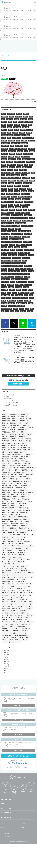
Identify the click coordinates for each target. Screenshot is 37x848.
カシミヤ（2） (5, 597)
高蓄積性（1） (5, 416)
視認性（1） (29, 434)
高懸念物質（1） (15, 416)
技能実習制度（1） (6, 497)
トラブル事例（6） (7, 570)
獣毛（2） (4, 470)
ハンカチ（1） (15, 564)
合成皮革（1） (17, 519)
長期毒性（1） (23, 427)
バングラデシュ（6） (19, 561)
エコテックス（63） (19, 604)
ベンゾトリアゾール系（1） (9, 546)
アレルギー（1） (6, 608)
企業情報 (31, 791)
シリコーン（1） (6, 584)
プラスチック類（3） (23, 550)
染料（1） (26, 483)
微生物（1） (16, 497)
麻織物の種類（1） (14, 414)
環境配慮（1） (25, 465)
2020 (5, 661)
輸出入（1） (5, 434)
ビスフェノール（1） (7, 561)
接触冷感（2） (30, 492)
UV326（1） (29, 615)
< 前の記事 (33, 101)
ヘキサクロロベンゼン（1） (9, 550)
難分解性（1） (13, 423)
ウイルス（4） (19, 606)
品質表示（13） (15, 512)
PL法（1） (22, 622)
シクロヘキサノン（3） (26, 584)
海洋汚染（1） (5, 476)
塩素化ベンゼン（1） (24, 508)
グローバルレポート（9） (26, 593)
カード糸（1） (14, 595)
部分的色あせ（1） (22, 430)
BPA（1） (25, 640)
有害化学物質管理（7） (8, 488)
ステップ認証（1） (19, 577)
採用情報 (23, 791)
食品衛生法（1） (6, 418)
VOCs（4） (13, 615)
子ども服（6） (23, 503)
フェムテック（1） (6, 557)
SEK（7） (12, 619)
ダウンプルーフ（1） (7, 573)
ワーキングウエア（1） (15, 530)
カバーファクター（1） (25, 595)
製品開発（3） (13, 436)
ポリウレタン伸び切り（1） (9, 541)
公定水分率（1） (6, 526)
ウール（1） (29, 604)
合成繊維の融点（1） (7, 519)
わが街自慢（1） (24, 611)
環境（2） (15, 468)
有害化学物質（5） (20, 488)
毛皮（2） (4, 481)
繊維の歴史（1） (15, 445)
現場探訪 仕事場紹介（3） (27, 468)
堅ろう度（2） (18, 510)
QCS (2, 804)
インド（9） (28, 606)
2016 (5, 669)
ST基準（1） (28, 617)
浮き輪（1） (14, 476)
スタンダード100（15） (8, 579)
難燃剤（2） (5, 423)
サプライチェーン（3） (8, 588)
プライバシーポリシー (6, 833)
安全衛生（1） (5, 503)
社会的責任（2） (6, 456)
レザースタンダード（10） (9, 532)
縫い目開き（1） (15, 447)
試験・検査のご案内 (6, 799)
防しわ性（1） (14, 427)
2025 (5, 652)
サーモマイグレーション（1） (9, 586)
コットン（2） (14, 593)
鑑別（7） (31, 427)
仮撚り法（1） (24, 526)
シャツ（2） (15, 584)
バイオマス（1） (6, 564)
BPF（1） (4, 640)
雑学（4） (28, 423)
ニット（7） (5, 568)
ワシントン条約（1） (27, 530)
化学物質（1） (28, 521)
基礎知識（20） (27, 510)
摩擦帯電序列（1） (6, 492)
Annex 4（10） (16, 642)
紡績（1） (22, 452)
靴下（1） (28, 418)
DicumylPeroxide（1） (21, 635)
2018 (5, 665)
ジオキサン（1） (6, 582)
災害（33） (14, 474)
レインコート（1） (22, 532)
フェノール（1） (17, 557)
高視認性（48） (25, 414)
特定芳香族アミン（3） (28, 470)
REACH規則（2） (6, 622)
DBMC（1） (14, 637)
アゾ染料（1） (14, 611)
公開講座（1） (23, 523)
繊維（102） (24, 445)
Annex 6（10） (6, 642)
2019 (5, 663)
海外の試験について (6, 813)
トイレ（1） (17, 570)
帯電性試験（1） (6, 499)
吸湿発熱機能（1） (22, 517)
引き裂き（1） (24, 497)
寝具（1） (12, 501)
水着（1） (28, 479)
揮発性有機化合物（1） (19, 492)
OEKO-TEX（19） (26, 624)
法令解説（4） (13, 479)
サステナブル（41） (21, 588)
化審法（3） (5, 521)
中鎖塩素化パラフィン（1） (26, 528)
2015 (5, 670)
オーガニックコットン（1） (9, 599)
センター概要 (21, 827)
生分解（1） (5, 465)
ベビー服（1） (30, 546)
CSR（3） (21, 637)
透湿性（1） (24, 432)
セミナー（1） (5, 575)
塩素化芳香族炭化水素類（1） (9, 508)
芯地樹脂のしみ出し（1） (17, 439)
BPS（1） (28, 637)
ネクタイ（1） (24, 566)
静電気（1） (15, 421)
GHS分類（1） (14, 633)
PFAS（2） (5, 624)
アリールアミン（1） (17, 608)
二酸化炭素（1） (13, 528)
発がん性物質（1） (26, 456)
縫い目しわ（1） (6, 450)
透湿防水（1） (15, 432)
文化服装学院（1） (6, 490)
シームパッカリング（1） (18, 582)
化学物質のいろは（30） (16, 521)
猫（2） (11, 470)
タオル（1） (31, 573)
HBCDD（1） (5, 633)
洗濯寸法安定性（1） (24, 476)
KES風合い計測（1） (23, 626)
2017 (5, 667)
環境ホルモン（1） (6, 468)
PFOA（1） (30, 622)
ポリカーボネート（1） (19, 539)
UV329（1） (21, 615)
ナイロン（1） (13, 568)
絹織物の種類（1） (28, 450)
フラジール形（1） (21, 552)
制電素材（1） (14, 523)
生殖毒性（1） (24, 461)
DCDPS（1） (5, 637)
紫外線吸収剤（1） (13, 452)
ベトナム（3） (5, 548)
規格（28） (5, 436)
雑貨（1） (21, 423)
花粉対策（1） (5, 439)
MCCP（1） (13, 626)
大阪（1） (22, 505)
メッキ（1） (14, 537)
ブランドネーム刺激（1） (8, 552)
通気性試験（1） (6, 432)
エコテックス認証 (6, 808)
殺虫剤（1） (27, 481)
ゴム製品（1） (5, 590)
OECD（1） (5, 626)
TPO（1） (4, 617)
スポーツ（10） (23, 575)
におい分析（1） (15, 613)
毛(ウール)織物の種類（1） (16, 481)
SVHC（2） (20, 617)
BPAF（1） (18, 640)
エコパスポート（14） (16, 602)
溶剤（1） (20, 474)
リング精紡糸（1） (18, 535)
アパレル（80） (28, 608)
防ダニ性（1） (5, 427)
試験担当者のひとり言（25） (17, 434)
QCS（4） (16, 622)
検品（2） (19, 483)
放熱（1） (15, 490)
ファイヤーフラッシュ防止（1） (10, 559)
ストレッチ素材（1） (7, 577)
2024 (5, 654)
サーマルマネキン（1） (24, 586)
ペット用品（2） (20, 543)
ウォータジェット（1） (8, 606)
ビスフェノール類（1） (25, 559)
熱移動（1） (17, 472)
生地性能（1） (17, 463)
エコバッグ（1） (28, 602)
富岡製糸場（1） (21, 501)
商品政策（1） (5, 512)
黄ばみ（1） (5, 414)
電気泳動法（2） (24, 421)
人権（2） (4, 528)
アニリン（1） (5, 611)
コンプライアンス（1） (25, 590)
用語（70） (14, 459)
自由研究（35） (6, 441)
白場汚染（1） (15, 456)
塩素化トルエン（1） (7, 510)
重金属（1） (5, 430)
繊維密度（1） (5, 445)
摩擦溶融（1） (23, 490)
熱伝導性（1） (5, 474)
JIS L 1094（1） (6, 631)
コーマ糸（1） (14, 590)
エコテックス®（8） (7, 604)
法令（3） (21, 479)
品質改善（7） (5, 514)
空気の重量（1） (6, 454)
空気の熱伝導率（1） (17, 454)
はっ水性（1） (5, 613)
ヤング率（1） (5, 537)
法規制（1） (5, 479)
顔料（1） (22, 418)
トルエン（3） (22, 568)
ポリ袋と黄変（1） (6, 539)
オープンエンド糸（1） (17, 597)
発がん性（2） (5, 459)
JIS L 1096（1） (26, 628)
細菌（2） (4, 452)
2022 (5, 658)
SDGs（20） (20, 619)
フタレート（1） (6, 555)
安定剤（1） (30, 501)
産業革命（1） (22, 459)
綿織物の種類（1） (16, 450)
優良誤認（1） (15, 526)
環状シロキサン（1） (15, 465)
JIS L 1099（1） (16, 628)
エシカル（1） (5, 602)
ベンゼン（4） (21, 546)
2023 (5, 656)
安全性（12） (14, 503)
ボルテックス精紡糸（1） (24, 541)
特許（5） (17, 470)
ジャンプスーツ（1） (21, 579)
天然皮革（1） (14, 505)
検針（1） (12, 483)
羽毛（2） (28, 441)
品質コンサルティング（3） (9, 517)
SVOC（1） (12, 617)
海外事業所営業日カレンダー (14, 792)
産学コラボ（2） (6, 461)
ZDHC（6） (5, 615)
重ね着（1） (13, 430)
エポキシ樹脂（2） (22, 599)
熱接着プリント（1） (27, 472)
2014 (5, 672)
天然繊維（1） (5, 505)
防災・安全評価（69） (15, 425)
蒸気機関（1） (22, 436)
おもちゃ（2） (24, 613)
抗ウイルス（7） (25, 494)
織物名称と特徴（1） (7, 443)
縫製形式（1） (5, 447)
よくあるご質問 (21, 824)
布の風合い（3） (16, 499)
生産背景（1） (15, 461)
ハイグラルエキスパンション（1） (10, 566)
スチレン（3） (29, 577)
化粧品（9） (26, 519)
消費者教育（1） (29, 474)
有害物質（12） (25, 485)
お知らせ (3, 824)
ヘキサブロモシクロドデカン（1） (19, 548)
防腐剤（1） (5, 425)
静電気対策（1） (6, 421)
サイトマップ (21, 833)
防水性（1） (26, 425)
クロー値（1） (5, 595)
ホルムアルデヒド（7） (8, 543)
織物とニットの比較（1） (20, 443)
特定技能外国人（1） (7, 472)
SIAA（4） (5, 619)
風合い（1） (15, 418)
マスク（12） (22, 537)
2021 (5, 660)
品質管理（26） (24, 512)
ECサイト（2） (24, 633)
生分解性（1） (26, 463)
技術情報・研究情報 (6, 817)
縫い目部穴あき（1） (26, 447)
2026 (5, 651)
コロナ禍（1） (5, 593)
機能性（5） (5, 483)
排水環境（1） (5, 494)
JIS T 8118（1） (6, 628)
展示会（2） (5, 501)
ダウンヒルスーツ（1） (20, 573)
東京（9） (4, 485)
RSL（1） (27, 619)
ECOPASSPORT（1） (8, 635)
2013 (5, 674)
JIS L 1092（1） (16, 631)
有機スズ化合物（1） (14, 485)
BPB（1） (11, 640)
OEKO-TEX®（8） (15, 624)
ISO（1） (24, 631)
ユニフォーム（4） (29, 535)
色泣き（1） (28, 439)
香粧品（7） (24, 416)
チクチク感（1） (25, 570)
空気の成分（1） (28, 454)
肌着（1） (14, 441)
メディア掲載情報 (5, 791)
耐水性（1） (22, 441)
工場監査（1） (25, 499)
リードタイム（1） (6, 535)
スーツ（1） (14, 575)
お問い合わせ (7, 836)
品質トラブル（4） (16, 514)
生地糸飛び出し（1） (7, 463)
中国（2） (4, 530)
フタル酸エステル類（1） (18, 555)
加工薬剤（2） (5, 523)
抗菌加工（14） (15, 494)
